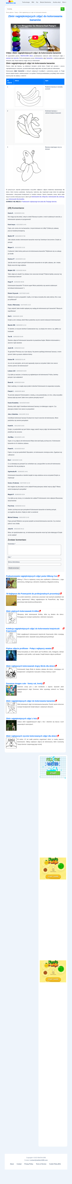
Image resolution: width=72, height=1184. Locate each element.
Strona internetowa (14, 562)
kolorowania (39, 58)
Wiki (33, 2)
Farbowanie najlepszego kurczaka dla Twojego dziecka (39, 201)
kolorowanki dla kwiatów (16, 199)
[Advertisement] (53, 790)
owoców (16, 58)
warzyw (8, 58)
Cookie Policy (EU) (55, 1164)
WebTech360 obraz (26, 56)
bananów (49, 58)
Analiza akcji (56, 2)
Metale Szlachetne (45, 2)
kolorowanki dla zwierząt (56, 196)
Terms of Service (41, 1164)
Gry (37, 2)
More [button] (63, 2)
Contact (19, 1164)
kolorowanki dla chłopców (39, 196)
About (12, 1164)
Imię (9, 557)
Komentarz (11, 544)
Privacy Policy (28, 1164)
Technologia (26, 2)
